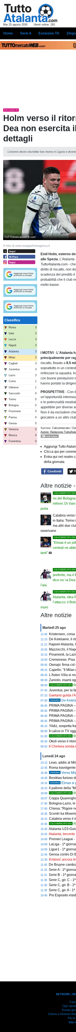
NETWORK (63, 994)
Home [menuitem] (8, 33)
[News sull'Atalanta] (30, 13)
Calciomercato (61, 428)
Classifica (12, 320)
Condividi (54, 471)
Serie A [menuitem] (25, 33)
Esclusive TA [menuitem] (48, 33)
